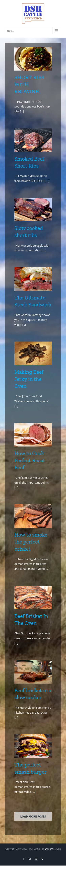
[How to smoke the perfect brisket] (33, 516)
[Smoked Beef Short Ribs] (33, 140)
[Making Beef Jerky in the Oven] (33, 353)
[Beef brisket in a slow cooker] (33, 672)
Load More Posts (33, 816)
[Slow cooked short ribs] (33, 209)
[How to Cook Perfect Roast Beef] (33, 434)
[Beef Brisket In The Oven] (33, 597)
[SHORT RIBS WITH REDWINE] (33, 59)
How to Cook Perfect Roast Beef (29, 460)
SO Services (51, 848)
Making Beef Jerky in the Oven (28, 379)
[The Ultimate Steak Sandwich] (33, 279)
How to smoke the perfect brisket (30, 541)
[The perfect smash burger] (33, 746)
